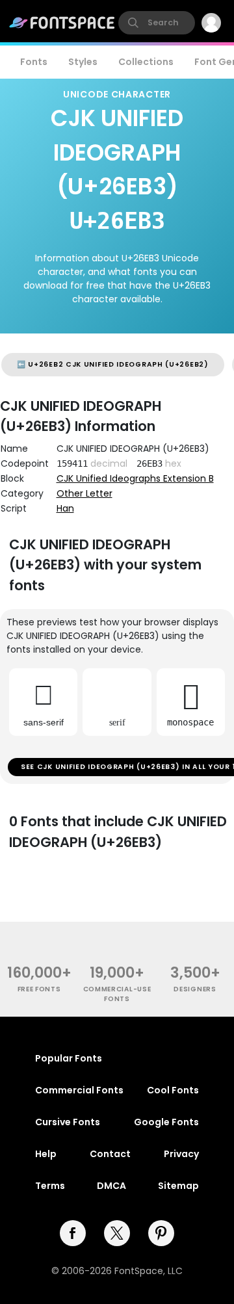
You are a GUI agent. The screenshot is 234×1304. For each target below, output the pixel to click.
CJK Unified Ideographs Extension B (135, 478)
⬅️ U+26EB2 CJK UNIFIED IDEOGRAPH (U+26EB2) (113, 364)
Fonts (33, 61)
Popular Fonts (68, 1058)
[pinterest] (161, 1233)
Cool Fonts (173, 1090)
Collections (146, 61)
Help (46, 1153)
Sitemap (178, 1185)
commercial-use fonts (117, 994)
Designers (195, 989)
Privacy (181, 1153)
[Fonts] (62, 23)
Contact (110, 1153)
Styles (83, 61)
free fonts (39, 989)
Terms (50, 1185)
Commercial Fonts (79, 1090)
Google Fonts (166, 1121)
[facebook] (73, 1233)
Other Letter (84, 493)
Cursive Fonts (67, 1121)
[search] (156, 22)
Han (65, 508)
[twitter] (117, 1233)
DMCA (111, 1185)
